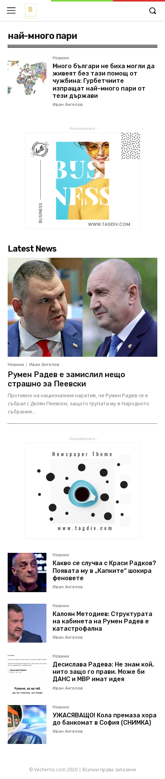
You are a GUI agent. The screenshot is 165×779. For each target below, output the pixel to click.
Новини (61, 58)
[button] (152, 11)
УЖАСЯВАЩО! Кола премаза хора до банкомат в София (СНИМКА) (105, 719)
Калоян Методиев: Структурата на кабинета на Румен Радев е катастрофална (102, 621)
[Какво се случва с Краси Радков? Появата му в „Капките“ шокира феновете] (27, 572)
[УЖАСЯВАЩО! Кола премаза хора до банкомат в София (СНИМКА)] (27, 724)
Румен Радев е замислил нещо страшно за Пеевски (66, 379)
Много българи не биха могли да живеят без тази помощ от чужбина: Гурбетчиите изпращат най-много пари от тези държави (104, 80)
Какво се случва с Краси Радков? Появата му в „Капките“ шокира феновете (104, 570)
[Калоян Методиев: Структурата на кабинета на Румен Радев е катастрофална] (27, 623)
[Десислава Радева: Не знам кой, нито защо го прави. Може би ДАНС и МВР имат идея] (27, 673)
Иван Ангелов (68, 104)
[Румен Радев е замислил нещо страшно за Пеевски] (82, 307)
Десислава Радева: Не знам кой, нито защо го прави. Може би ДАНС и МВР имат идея (103, 672)
